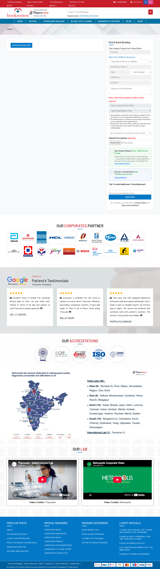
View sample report (122, 163)
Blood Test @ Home (81, 21)
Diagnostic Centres (109, 21)
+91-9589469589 (121, 2)
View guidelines (120, 177)
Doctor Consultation (126, 173)
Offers (33, 21)
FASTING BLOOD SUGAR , (89, 16)
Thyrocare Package (54, 21)
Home (20, 21)
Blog (128, 21)
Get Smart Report (131, 152)
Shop (140, 21)
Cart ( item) (137, 2)
